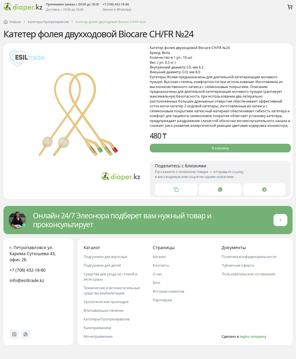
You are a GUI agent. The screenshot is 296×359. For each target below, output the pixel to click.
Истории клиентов (168, 291)
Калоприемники (97, 327)
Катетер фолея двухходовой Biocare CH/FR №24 (111, 22)
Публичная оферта (238, 265)
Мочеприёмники (98, 336)
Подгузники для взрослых (105, 256)
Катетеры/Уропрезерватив (48, 22)
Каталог (159, 256)
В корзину (220, 148)
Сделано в (244, 336)
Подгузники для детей (102, 265)
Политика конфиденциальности (249, 256)
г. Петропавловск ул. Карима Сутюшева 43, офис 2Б (33, 254)
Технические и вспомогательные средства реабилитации (112, 290)
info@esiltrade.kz (27, 280)
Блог (157, 282)
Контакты (161, 265)
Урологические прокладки (106, 301)
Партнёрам (162, 300)
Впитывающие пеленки (104, 310)
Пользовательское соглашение (248, 274)
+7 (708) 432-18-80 (28, 270)
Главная (15, 22)
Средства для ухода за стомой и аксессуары (110, 277)
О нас (157, 274)
